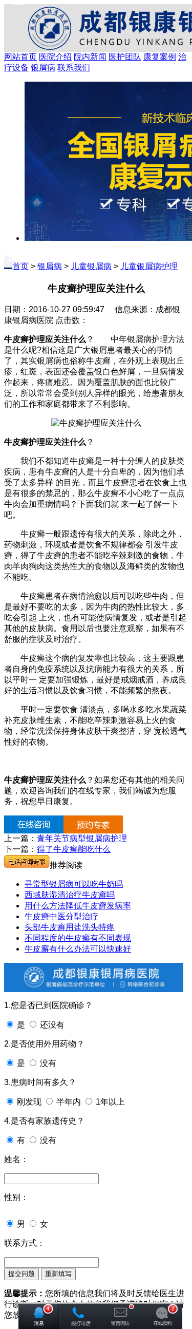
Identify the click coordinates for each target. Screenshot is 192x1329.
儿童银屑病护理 (149, 266)
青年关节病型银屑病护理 (82, 838)
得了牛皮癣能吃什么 (74, 849)
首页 (20, 266)
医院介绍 (55, 56)
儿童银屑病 (91, 266)
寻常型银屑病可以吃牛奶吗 (74, 884)
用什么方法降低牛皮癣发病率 (78, 905)
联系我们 (73, 67)
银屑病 (43, 67)
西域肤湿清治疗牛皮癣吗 (70, 894)
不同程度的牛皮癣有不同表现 (78, 938)
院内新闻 (90, 56)
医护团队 (125, 56)
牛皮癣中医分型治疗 (61, 916)
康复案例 (159, 56)
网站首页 (20, 56)
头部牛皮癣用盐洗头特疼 (70, 927)
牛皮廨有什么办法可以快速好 (78, 948)
